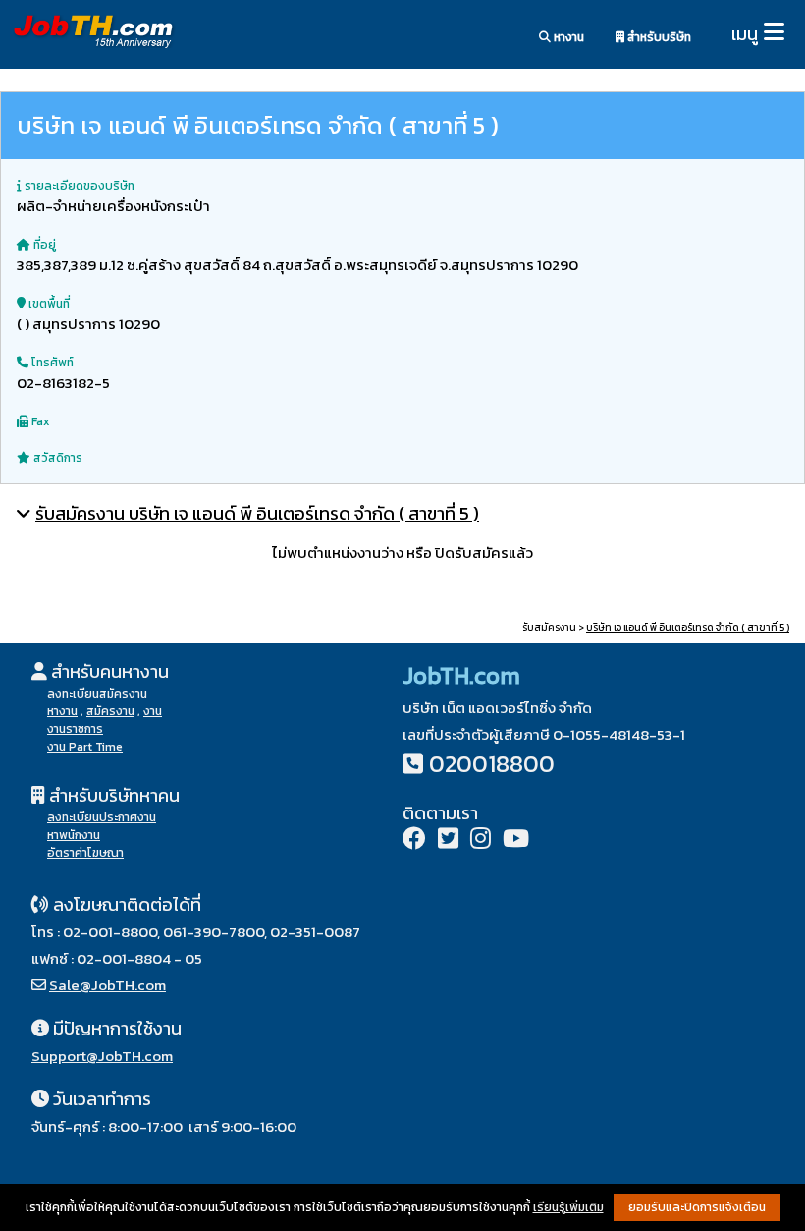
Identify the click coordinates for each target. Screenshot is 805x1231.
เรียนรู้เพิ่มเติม (568, 1207)
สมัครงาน (110, 711)
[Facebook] (414, 840)
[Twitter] (448, 840)
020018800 (492, 764)
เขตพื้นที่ (48, 303)
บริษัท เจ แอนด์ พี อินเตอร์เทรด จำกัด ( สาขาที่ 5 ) (687, 627)
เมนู (744, 34)
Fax (38, 421)
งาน (152, 711)
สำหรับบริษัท (657, 37)
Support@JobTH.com (102, 1055)
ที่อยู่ (43, 244)
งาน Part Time (85, 746)
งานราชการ (75, 729)
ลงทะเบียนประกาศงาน (101, 817)
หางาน (567, 37)
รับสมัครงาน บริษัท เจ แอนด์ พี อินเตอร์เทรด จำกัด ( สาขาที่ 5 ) (257, 513)
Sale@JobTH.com (107, 985)
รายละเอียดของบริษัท (78, 186)
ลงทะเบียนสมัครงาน (97, 693)
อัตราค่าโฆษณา (85, 853)
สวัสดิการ (56, 458)
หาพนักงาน (73, 835)
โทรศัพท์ (51, 362)
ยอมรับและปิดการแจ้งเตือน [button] (697, 1207)
